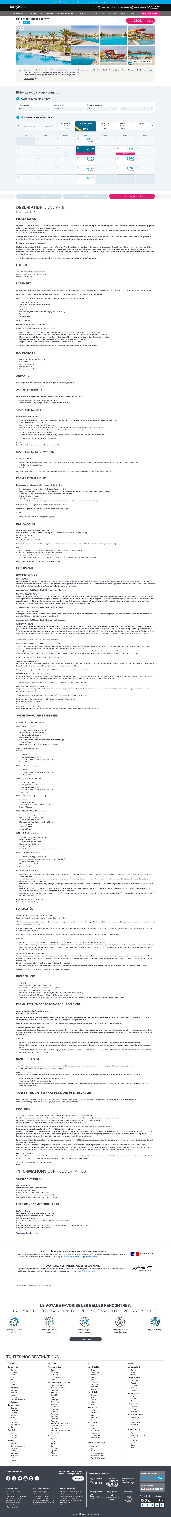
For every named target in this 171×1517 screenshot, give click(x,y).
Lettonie (14, 1435)
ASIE (90, 1363)
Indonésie (94, 1375)
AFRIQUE (131, 1363)
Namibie (134, 1388)
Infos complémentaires (85, 196)
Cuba (53, 1397)
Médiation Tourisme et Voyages (44, 1500)
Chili (52, 1446)
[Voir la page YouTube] (25, 1478)
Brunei (93, 1370)
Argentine (54, 1439)
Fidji (92, 1448)
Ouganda (134, 1398)
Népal (93, 1402)
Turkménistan (96, 1438)
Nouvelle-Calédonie (97, 1453)
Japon (93, 1415)
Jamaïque (54, 1414)
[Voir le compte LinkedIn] (37, 1478)
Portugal (14, 1384)
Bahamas (54, 1390)
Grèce (13, 1377)
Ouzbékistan (95, 1435)
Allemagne (14, 1390)
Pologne (14, 1397)
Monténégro (15, 1453)
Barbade (54, 1393)
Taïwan (93, 1420)
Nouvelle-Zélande (97, 1456)
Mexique (54, 1380)
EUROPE (11, 1363)
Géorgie (93, 1428)
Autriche (14, 1393)
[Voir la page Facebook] (8, 1478)
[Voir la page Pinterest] (20, 1478)
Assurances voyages (41, 1496)
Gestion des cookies (67, 1505)
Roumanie (14, 1455)
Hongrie (13, 1395)
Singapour (94, 1384)
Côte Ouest (56, 1377)
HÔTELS (123, 13)
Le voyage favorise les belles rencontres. (85, 1308)
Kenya (133, 1396)
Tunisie (30, 1286)
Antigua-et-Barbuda (57, 1385)
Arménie (94, 1426)
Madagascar (135, 1422)
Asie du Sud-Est (93, 1367)
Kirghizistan (95, 1433)
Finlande (14, 1413)
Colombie (54, 1448)
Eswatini (134, 1383)
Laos (92, 1377)
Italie (12, 1380)
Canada (53, 1370)
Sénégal (134, 1412)
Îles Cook (94, 1451)
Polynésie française (98, 1458)
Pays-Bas (14, 1422)
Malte (13, 1382)
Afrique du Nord (134, 1367)
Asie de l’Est (92, 1407)
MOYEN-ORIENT (134, 1430)
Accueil (18, 1286)
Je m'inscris (78, 1478)
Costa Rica (54, 1395)
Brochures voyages (40, 1492)
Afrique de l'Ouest (134, 1404)
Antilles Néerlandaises (58, 1388)
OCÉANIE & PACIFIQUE (96, 1443)
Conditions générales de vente (71, 1492)
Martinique (54, 1416)
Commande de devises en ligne (44, 1503)
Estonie (13, 1433)
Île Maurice (135, 1417)
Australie (94, 1446)
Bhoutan (94, 1395)
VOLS (103, 13)
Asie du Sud (92, 1392)
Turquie (133, 1447)
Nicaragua (54, 1419)
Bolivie (53, 1441)
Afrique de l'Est (133, 1393)
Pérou (53, 1453)
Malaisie (94, 1380)
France (13, 1375)
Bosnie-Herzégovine (18, 1446)
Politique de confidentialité (69, 1494)
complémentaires (51, 1171)
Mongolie (94, 1417)
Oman (133, 1443)
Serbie (13, 1458)
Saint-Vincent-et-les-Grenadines (62, 1431)
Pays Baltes (12, 1430)
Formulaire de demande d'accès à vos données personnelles (72, 1497)
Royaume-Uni (15, 1425)
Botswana (134, 1381)
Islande (13, 1417)
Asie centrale (93, 1423)
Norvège (14, 1420)
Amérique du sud (54, 1436)
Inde (92, 1397)
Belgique (14, 1408)
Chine (93, 1410)
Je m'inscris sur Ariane (87, 1271)
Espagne (14, 1372)
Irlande (13, 1415)
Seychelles (134, 1425)
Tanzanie (134, 1401)
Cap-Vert (134, 1407)
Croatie (13, 1451)
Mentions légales (66, 1503)
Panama (54, 1421)
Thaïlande (94, 1387)
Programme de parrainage (42, 1494)
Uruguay (54, 1455)
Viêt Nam (94, 1389)
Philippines (95, 1382)
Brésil (53, 1444)
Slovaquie (14, 1402)
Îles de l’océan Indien (135, 1414)
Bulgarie (14, 1448)
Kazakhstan (95, 1431)
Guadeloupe (55, 1407)
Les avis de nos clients (14, 1494)
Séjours (24, 1286)
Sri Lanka (94, 1404)
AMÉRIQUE (52, 1363)
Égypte (133, 1370)
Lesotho (134, 1385)
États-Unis (54, 1372)
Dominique (54, 1400)
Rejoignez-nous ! (12, 1507)
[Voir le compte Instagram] (31, 1478)
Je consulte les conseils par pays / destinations (80, 1257)
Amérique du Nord (54, 1367)
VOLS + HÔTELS (113, 13)
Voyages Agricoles (13, 1505)
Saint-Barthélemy (57, 1426)
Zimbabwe (134, 1390)
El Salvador (55, 1402)
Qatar (133, 1445)
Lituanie (14, 1438)
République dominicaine (59, 1423)
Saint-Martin (55, 1428)
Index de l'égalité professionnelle (71, 1500)
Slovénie (14, 1460)
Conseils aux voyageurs (41, 1498)
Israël (133, 1438)
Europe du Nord (13, 1405)
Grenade (54, 1404)
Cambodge (95, 1372)
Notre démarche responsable (16, 1496)
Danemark (14, 1410)
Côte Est (55, 1375)
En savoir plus (85, 1339)
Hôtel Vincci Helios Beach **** (34, 18)
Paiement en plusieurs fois (42, 1505)
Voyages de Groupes (14, 1500)
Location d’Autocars (13, 1503)
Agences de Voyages (14, 1498)
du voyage (41, 207)
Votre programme (39, 196)
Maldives (94, 1400)
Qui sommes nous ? (13, 1492)
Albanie (13, 1444)
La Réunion (135, 1420)
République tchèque (18, 1400)
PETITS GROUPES (32, 13)
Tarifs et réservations (132, 196)
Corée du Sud (95, 1413)
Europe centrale (13, 1387)
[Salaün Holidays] (18, 7)
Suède (13, 1427)
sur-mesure (38, 92)
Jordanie (134, 1440)
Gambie (133, 1409)
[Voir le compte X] (14, 1478)
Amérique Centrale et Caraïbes (59, 1382)
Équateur (54, 1451)
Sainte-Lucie (55, 1433)
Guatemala (55, 1409)
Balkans (11, 1441)
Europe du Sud (13, 1367)
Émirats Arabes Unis (138, 1435)
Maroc (133, 1372)
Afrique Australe (134, 1378)
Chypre (13, 1370)
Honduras (54, 1412)
